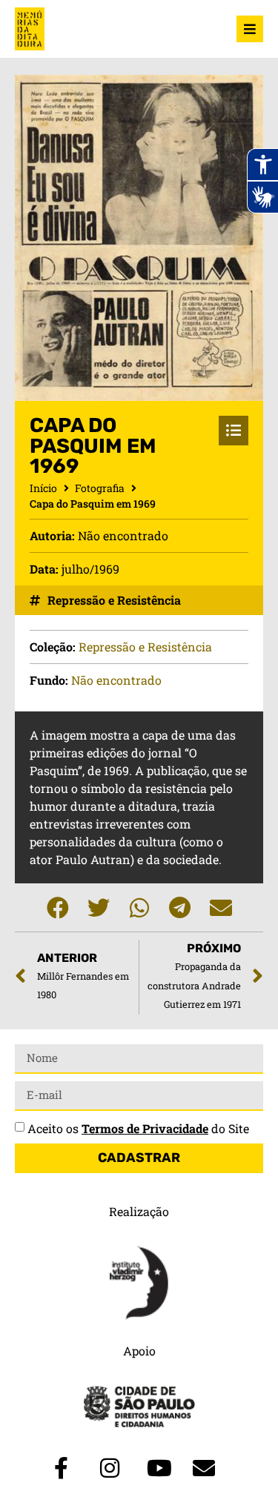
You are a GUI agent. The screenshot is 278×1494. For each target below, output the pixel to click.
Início (43, 488)
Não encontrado (116, 680)
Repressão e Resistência (114, 600)
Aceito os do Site (138, 1128)
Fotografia (100, 488)
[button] (57, 907)
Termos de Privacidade (145, 1128)
